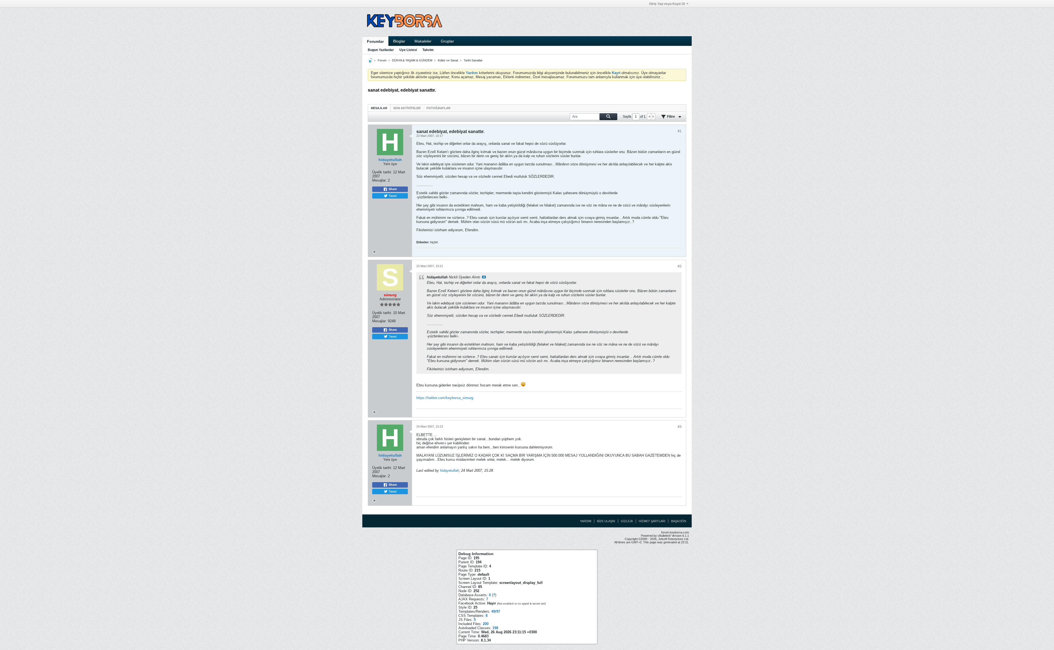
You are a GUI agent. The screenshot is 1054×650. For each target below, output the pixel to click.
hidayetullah (449, 470)
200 (486, 624)
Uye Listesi (408, 50)
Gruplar (447, 41)
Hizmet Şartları (652, 521)
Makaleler (422, 41)
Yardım (585, 521)
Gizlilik (627, 521)
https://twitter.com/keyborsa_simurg (444, 398)
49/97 (495, 611)
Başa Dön (678, 521)
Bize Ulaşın (606, 521)
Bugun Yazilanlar (381, 50)
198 (495, 628)
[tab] (379, 108)
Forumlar (375, 41)
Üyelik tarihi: (382, 172)
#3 (680, 427)
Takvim (428, 50)
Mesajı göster (484, 277)
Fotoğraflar (438, 108)
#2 (680, 266)
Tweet (393, 195)
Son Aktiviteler (407, 108)
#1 (680, 131)
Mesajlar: (379, 180)
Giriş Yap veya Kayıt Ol (667, 4)
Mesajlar (379, 108)
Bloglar (399, 41)
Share (393, 189)
